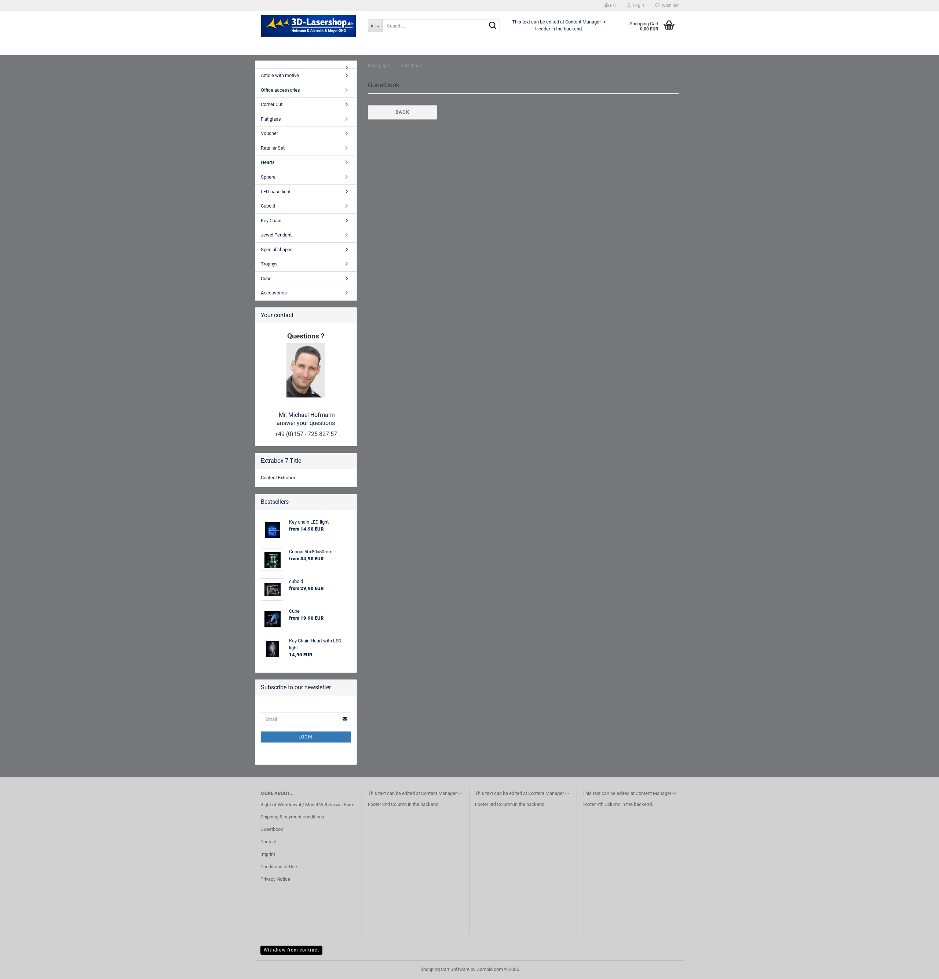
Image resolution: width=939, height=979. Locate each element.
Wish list (669, 5)
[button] (610, 5)
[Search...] (493, 26)
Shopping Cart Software (445, 969)
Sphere (268, 177)
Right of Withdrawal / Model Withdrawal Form (307, 804)
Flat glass (271, 119)
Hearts (268, 162)
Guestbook (271, 829)
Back (402, 112)
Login (306, 737)
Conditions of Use (278, 866)
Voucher (269, 133)
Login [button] (637, 5)
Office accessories (280, 90)
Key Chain (271, 220)
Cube (266, 278)
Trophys (269, 264)
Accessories (274, 293)
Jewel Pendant (276, 235)
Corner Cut (271, 104)
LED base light (276, 191)
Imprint (267, 854)
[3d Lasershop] (308, 25)
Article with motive (280, 75)
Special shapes (277, 249)
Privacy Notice (275, 879)
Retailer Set (273, 148)
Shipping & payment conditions (292, 816)
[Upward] (919, 968)
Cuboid (268, 206)
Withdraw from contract (291, 950)
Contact (268, 841)
